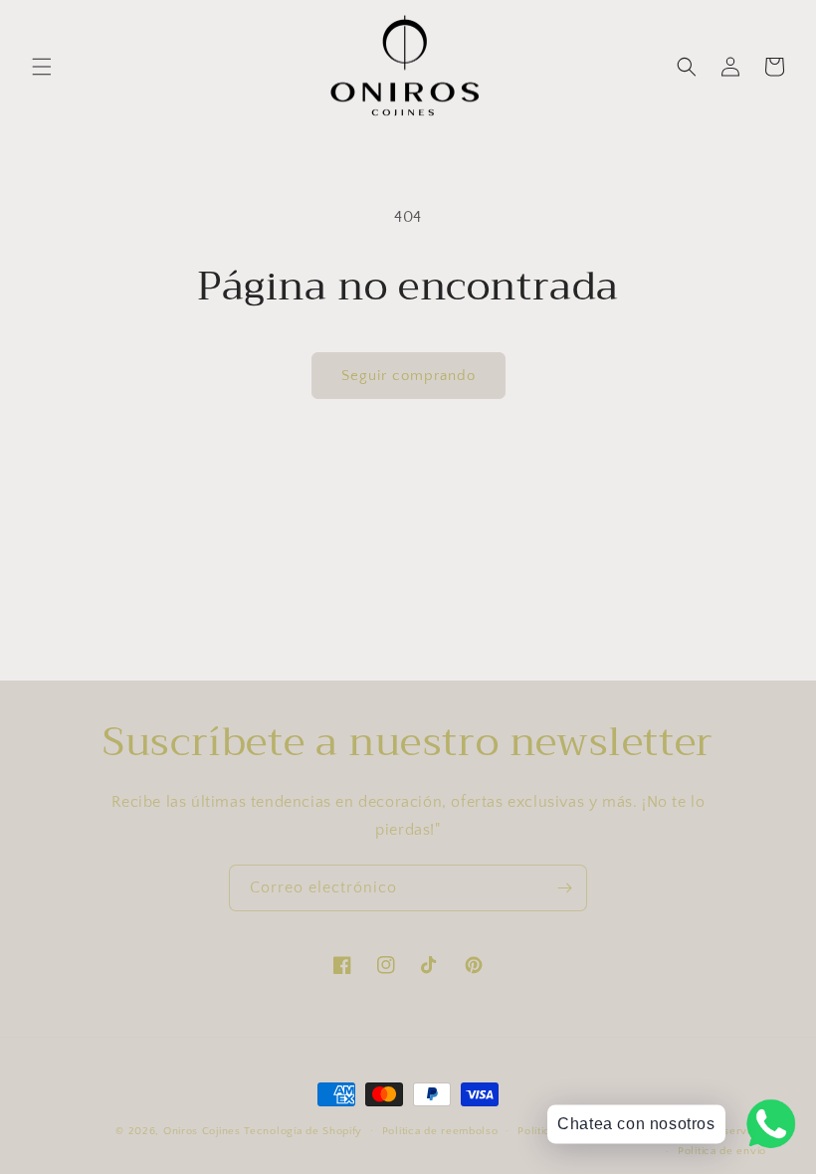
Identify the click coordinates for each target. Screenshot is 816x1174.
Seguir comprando (408, 375)
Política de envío (722, 1151)
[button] (42, 67)
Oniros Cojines (202, 1131)
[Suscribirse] (564, 888)
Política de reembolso (440, 1131)
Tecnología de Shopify (303, 1131)
